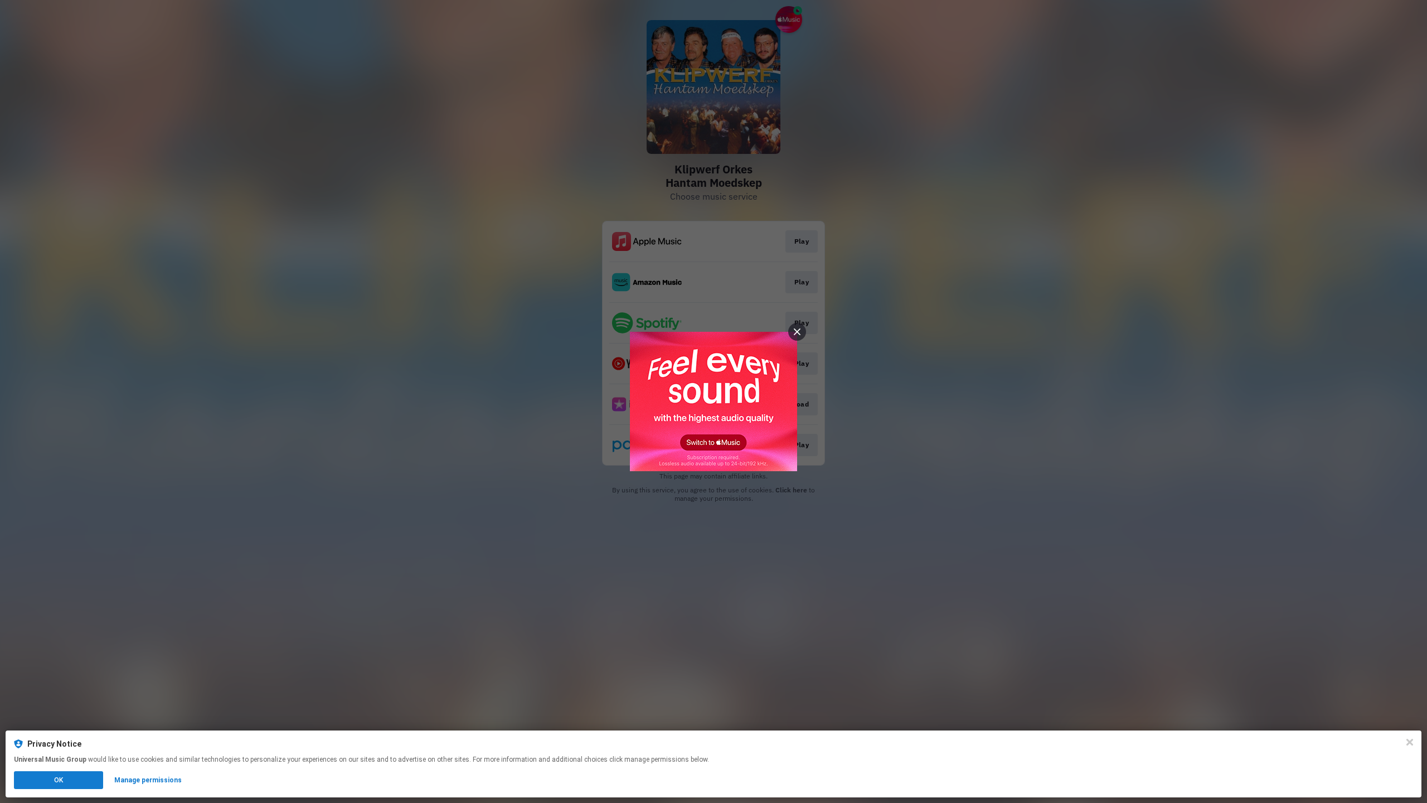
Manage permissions (148, 780)
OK (58, 780)
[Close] (1410, 742)
